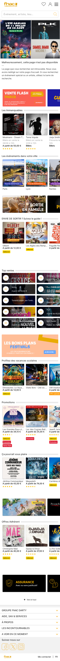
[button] (30, 600)
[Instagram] (21, 646)
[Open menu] (56, 4)
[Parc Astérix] (15, 39)
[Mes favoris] (44, 4)
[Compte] (50, 4)
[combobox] (27, 14)
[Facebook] (5, 646)
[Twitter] (13, 646)
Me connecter (44, 656)
